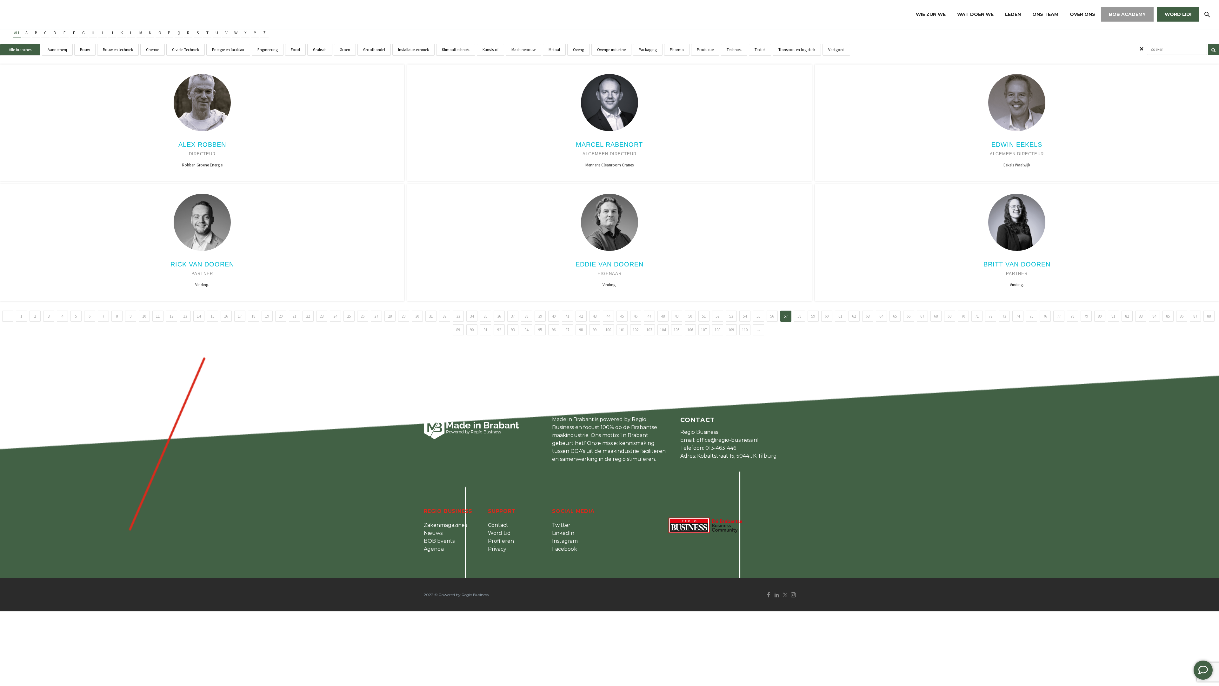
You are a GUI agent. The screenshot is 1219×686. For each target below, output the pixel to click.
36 (499, 316)
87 (1195, 316)
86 (1181, 316)
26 (362, 316)
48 (663, 316)
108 (717, 330)
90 (472, 330)
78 (1072, 316)
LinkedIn (563, 533)
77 (1059, 316)
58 (799, 316)
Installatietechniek (413, 49)
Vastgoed (836, 49)
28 (390, 316)
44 (608, 316)
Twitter (561, 525)
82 (1127, 316)
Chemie (152, 49)
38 (526, 316)
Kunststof (490, 49)
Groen (345, 49)
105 (676, 330)
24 (335, 316)
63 (867, 316)
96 (554, 330)
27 (376, 316)
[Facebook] (768, 594)
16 (226, 316)
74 (1018, 316)
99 (594, 330)
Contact (498, 525)
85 (1168, 316)
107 (704, 330)
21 (294, 316)
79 (1086, 316)
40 (554, 316)
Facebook (564, 549)
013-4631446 (720, 448)
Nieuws (433, 533)
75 (1031, 316)
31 (431, 316)
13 (185, 316)
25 (349, 316)
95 (540, 330)
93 (513, 330)
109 (731, 330)
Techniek (734, 49)
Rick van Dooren (202, 264)
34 (472, 316)
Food (295, 49)
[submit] (1213, 49)
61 (840, 316)
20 (281, 316)
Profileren (501, 541)
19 (267, 316)
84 (1154, 316)
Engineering (267, 49)
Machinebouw (523, 49)
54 (745, 316)
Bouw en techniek (118, 49)
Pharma (677, 49)
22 (308, 316)
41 (567, 316)
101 (622, 330)
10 (144, 316)
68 (936, 316)
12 (171, 316)
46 (635, 316)
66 (908, 316)
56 (772, 316)
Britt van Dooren (1016, 264)
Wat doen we (975, 14)
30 (417, 316)
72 (990, 316)
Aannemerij (57, 49)
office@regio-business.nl (727, 440)
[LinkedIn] (776, 594)
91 (485, 330)
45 (622, 316)
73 (1004, 316)
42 (581, 316)
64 (881, 316)
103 (649, 330)
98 (581, 330)
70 (963, 316)
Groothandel (374, 49)
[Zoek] (1206, 14)
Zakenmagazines (445, 525)
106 (690, 330)
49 (676, 316)
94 (526, 330)
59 (813, 316)
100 (608, 330)
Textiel (760, 49)
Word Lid (499, 533)
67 (922, 316)
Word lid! (1178, 14)
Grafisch (320, 49)
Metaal (554, 49)
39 (540, 316)
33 (458, 316)
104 (663, 330)
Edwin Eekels (1016, 144)
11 (158, 316)
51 (704, 316)
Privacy (497, 549)
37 (513, 316)
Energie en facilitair (228, 49)
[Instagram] (793, 594)
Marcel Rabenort (609, 144)
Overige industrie (611, 49)
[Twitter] (785, 594)
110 (745, 330)
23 (321, 316)
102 (635, 330)
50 (690, 316)
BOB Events (439, 541)
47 (649, 316)
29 (403, 316)
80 (1100, 316)
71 (977, 316)
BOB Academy (1127, 14)
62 (854, 316)
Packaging (648, 49)
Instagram (565, 541)
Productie (705, 49)
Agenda (434, 549)
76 (1045, 316)
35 (485, 316)
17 (240, 316)
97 (567, 330)
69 (949, 316)
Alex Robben (202, 144)
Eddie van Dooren (609, 264)
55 (758, 316)
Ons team (1045, 14)
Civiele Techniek (185, 49)
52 (717, 316)
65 (895, 316)
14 (199, 316)
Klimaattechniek (456, 49)
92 (499, 330)
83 (1140, 316)
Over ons (1082, 14)
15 (212, 316)
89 (458, 330)
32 (444, 316)
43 (594, 316)
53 (731, 316)
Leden (1013, 14)
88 (1209, 316)
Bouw (85, 49)
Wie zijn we (931, 14)
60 (827, 316)
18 (253, 316)
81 (1113, 316)
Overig (578, 49)
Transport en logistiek (796, 49)
